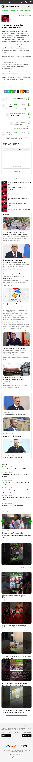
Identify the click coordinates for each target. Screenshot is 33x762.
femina (19, 113)
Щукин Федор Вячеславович (13, 457)
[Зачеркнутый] (15, 149)
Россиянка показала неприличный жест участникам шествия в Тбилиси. (14, 684)
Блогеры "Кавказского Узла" (15, 13)
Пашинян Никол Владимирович (14, 415)
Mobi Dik (16, 104)
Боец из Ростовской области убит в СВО (15, 505)
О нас (2, 732)
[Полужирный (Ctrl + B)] (5, 149)
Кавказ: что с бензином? (10, 10)
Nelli (15, 98)
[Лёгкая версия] (9, 2)
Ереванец (26, 13)
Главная (3, 13)
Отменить (17, 171)
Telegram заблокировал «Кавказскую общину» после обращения (13, 627)
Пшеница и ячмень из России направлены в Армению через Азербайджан (13, 379)
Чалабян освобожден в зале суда (14, 348)
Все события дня (26, 508)
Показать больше (16, 717)
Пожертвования (28, 732)
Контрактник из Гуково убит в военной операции (14, 475)
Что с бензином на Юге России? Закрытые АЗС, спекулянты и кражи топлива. (16, 711)
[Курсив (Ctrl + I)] (8, 149)
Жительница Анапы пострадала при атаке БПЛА (15, 483)
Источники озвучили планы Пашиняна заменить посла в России (15, 261)
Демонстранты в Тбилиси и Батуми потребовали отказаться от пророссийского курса (16, 535)
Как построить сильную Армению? (19, 209)
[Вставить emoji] (20, 149)
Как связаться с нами (14, 732)
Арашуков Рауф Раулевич (12, 436)
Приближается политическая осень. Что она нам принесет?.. (19, 199)
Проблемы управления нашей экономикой (17, 188)
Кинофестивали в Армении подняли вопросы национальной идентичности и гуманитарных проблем (16, 306)
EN (5, 1)
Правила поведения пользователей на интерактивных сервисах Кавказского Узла (16, 751)
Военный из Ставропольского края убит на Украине (16, 498)
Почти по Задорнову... (15, 194)
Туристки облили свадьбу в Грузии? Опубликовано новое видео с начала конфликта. (13, 598)
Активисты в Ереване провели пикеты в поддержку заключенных (15, 233)
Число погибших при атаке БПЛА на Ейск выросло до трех (16, 491)
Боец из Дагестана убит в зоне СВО (13, 469)
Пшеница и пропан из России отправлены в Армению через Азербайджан (13, 276)
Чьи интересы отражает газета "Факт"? (17, 204)
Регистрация (17, 166)
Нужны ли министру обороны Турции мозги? (20, 183)
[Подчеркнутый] (12, 149)
